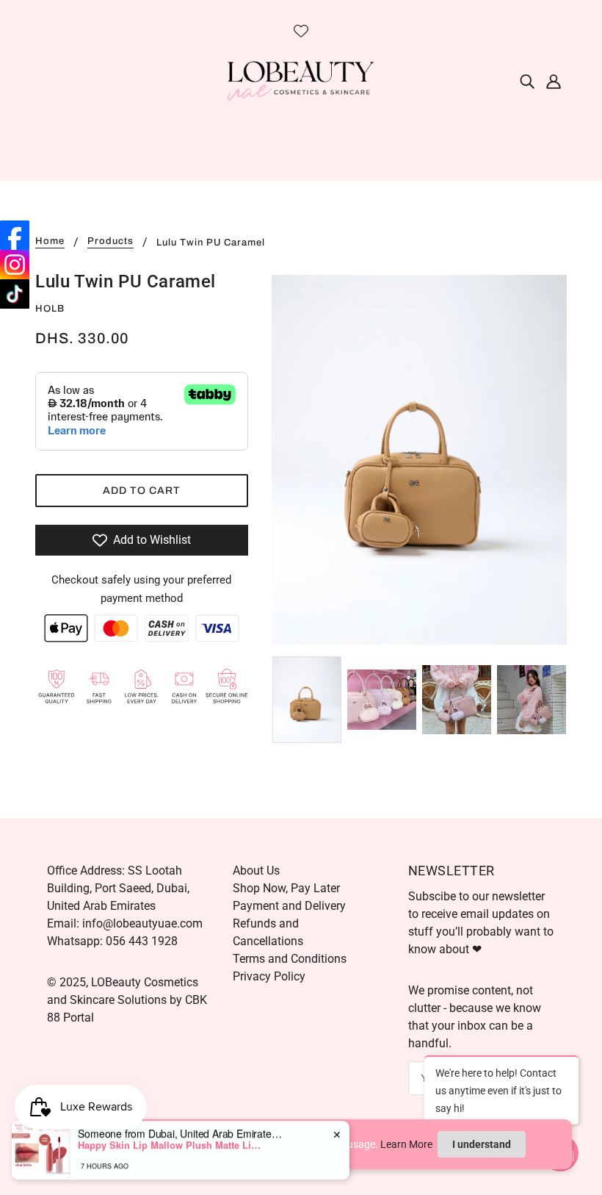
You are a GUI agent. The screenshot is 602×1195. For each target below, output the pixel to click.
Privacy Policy (269, 976)
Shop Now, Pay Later (286, 888)
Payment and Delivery (289, 906)
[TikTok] (14, 294)
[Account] (553, 81)
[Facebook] (14, 235)
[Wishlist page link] (301, 31)
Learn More (406, 1144)
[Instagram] (14, 264)
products (110, 241)
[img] (527, 81)
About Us (256, 871)
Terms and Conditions (290, 959)
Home (50, 241)
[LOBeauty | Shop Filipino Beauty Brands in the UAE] (301, 80)
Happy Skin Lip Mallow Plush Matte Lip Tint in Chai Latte (169, 1138)
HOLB (50, 309)
